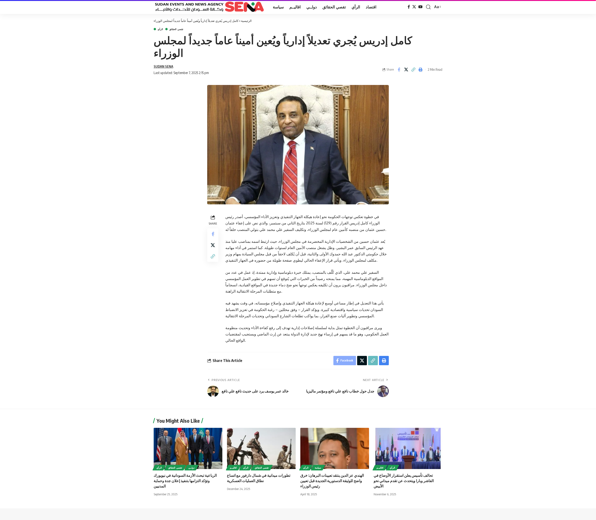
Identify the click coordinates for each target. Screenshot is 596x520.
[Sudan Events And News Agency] (209, 7)
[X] (414, 7)
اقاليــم (233, 467)
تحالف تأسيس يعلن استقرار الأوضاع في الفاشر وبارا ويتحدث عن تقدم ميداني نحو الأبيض (404, 480)
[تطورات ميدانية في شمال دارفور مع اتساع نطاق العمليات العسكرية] (261, 448)
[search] (428, 7)
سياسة (318, 467)
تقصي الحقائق (176, 29)
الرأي (160, 29)
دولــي (191, 467)
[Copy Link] (413, 69)
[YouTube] (420, 7)
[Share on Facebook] (399, 69)
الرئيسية (246, 21)
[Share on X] (406, 69)
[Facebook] (408, 7)
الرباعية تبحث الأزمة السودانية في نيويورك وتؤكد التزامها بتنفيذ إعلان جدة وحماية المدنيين (185, 480)
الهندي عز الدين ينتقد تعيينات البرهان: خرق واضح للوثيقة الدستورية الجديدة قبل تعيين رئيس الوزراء (332, 480)
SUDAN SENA (163, 66)
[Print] (420, 69)
